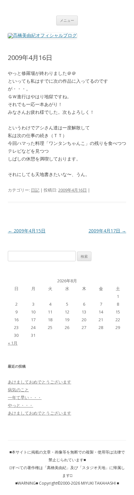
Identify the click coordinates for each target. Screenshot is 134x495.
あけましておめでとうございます (39, 382)
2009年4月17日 (107, 231)
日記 (35, 190)
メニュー (67, 20)
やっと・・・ (20, 405)
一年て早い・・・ (25, 397)
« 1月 (13, 343)
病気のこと (18, 390)
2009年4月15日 (27, 231)
